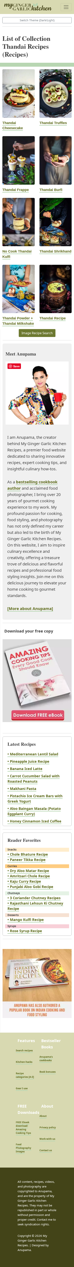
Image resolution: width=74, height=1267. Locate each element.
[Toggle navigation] (66, 7)
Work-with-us (47, 1139)
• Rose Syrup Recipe (24, 930)
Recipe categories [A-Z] (25, 1075)
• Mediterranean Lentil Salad (32, 754)
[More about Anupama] (30, 608)
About (43, 1116)
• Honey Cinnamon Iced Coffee (34, 821)
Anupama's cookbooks (46, 1058)
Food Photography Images (23, 1148)
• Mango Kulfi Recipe (25, 919)
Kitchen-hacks (24, 1062)
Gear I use (22, 1088)
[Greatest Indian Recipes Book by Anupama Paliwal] (37, 987)
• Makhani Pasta (21, 788)
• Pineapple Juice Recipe (28, 761)
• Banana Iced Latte (24, 768)
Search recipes (24, 1050)
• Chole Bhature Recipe (27, 854)
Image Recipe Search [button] (37, 333)
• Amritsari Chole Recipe (28, 876)
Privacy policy (47, 1127)
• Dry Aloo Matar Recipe (28, 870)
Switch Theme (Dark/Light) (37, 20)
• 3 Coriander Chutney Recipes (34, 898)
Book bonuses (47, 1071)
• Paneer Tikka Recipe (26, 859)
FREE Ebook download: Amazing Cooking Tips (23, 1128)
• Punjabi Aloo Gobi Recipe (30, 886)
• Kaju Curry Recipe (24, 881)
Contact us (45, 1150)
